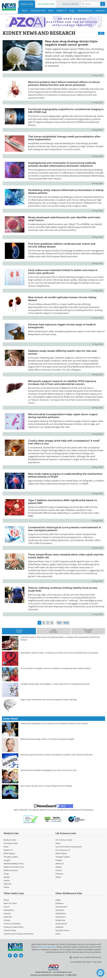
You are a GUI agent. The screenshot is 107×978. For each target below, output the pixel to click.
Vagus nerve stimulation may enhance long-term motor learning (48, 699)
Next (66, 622)
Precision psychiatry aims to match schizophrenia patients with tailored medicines (56, 754)
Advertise (8, 917)
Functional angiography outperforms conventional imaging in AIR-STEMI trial (66, 111)
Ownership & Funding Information (19, 934)
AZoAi (57, 934)
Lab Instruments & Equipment (68, 846)
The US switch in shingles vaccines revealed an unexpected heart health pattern (55, 668)
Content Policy (10, 930)
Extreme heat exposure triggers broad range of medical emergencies (62, 326)
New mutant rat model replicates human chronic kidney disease (62, 299)
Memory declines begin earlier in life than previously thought (47, 739)
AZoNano (59, 903)
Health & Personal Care (14, 867)
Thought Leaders (11, 857)
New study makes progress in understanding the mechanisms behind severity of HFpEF (65, 475)
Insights (7, 860)
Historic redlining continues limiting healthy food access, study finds (63, 589)
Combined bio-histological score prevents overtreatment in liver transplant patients (64, 529)
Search (7, 906)
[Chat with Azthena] (100, 973)
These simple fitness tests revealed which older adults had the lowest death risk (65, 556)
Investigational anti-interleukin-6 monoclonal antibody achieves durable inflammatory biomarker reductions (62, 164)
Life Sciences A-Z (62, 850)
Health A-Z (8, 850)
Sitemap (7, 913)
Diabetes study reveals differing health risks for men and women (62, 352)
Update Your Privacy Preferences (86, 957)
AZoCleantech (61, 906)
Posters (7, 880)
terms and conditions (46, 947)
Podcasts (7, 884)
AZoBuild (59, 927)
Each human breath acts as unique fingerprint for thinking (46, 786)
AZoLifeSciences (62, 930)
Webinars (59, 863)
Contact (7, 920)
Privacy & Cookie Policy (13, 927)
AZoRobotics (60, 913)
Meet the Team (10, 903)
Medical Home (26, 4)
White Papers (9, 853)
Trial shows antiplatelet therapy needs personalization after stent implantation (64, 138)
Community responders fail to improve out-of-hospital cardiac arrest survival (54, 723)
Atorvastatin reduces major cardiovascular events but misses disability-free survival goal (59, 652)
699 (59, 622)
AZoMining (60, 920)
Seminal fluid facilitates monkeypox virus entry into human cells (48, 770)
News (6, 846)
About (6, 900)
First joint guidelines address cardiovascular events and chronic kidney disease (61, 245)
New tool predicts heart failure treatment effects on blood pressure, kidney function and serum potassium (64, 83)
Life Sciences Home (45, 4)
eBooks (7, 877)
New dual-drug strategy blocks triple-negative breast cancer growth (72, 43)
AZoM (57, 900)
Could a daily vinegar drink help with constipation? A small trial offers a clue (64, 442)
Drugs (6, 873)
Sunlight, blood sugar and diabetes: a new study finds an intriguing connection (55, 684)
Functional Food (10, 843)
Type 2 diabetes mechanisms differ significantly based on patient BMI (62, 502)
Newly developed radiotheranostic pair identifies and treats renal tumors (64, 219)
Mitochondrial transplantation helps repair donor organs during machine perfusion (63, 416)
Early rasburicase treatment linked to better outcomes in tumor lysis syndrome (62, 272)
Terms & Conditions (12, 923)
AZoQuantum (61, 923)
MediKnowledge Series (14, 863)
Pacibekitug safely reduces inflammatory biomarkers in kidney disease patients (66, 191)
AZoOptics (59, 910)
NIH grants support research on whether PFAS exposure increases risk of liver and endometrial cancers (62, 383)
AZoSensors (60, 917)
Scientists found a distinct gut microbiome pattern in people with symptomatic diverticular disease (60, 638)
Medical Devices (11, 870)
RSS (101, 33)
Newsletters (9, 910)
